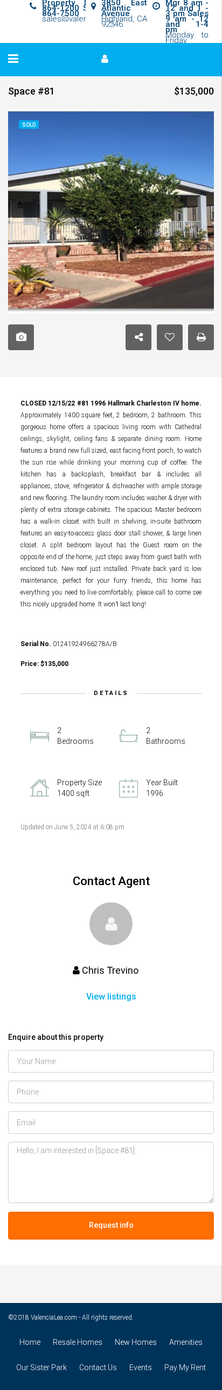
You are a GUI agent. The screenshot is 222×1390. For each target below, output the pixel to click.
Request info (111, 1225)
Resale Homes (77, 1342)
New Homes (136, 1342)
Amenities (186, 1342)
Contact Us (98, 1367)
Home (29, 1342)
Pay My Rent (185, 1367)
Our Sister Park (41, 1367)
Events (140, 1367)
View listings (111, 996)
